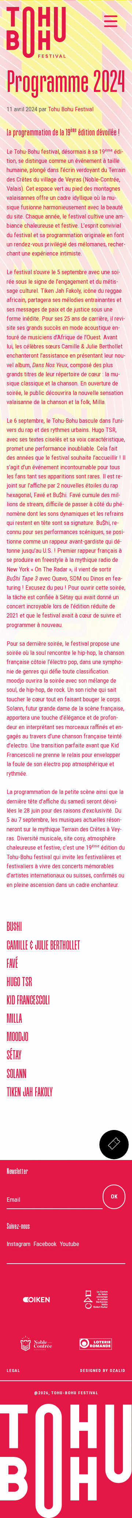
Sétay (14, 1056)
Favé (12, 964)
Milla (14, 1019)
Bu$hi (14, 927)
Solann (16, 1074)
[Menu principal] (110, 21)
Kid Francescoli (28, 1001)
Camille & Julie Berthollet (43, 946)
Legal (13, 1370)
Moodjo (17, 1037)
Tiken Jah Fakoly (30, 1093)
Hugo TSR (19, 982)
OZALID (117, 1370)
